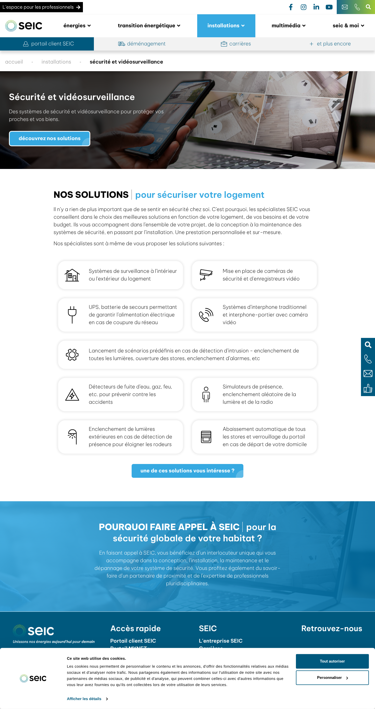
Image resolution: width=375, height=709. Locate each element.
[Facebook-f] (291, 7)
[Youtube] (329, 7)
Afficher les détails (84, 699)
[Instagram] (303, 7)
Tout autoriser (332, 661)
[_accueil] (23, 26)
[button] (368, 345)
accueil (14, 62)
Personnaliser (329, 677)
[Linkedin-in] (316, 7)
